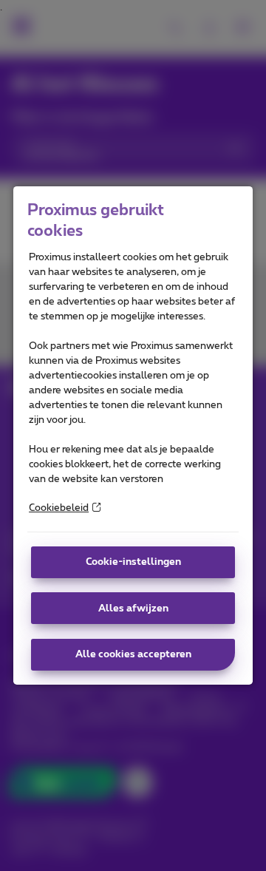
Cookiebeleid (59, 508)
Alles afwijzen (133, 608)
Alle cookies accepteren (133, 654)
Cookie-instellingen (133, 562)
